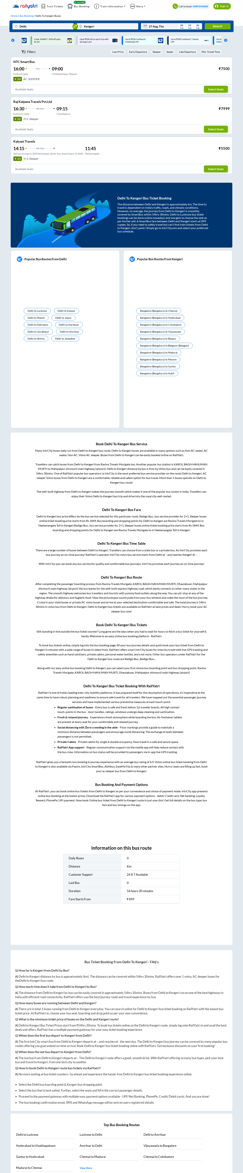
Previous (12, 40)
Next (225, 40)
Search (217, 26)
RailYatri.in (42, 1013)
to (27, 1134)
